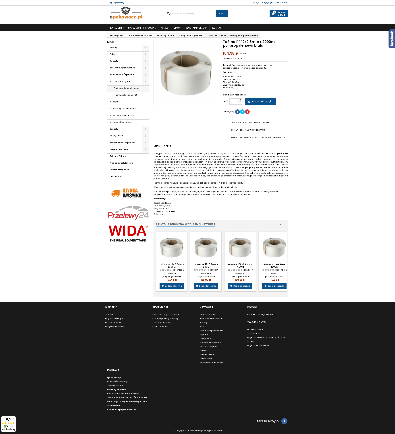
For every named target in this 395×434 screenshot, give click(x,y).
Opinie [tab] (167, 146)
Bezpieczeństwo (113, 322)
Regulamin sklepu (196, 27)
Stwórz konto (280, 2)
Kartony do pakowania (122, 67)
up (240, 100)
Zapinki (116, 101)
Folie (112, 54)
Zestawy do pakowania (124, 108)
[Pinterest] (247, 111)
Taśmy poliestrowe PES (125, 94)
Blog (177, 27)
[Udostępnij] (237, 111)
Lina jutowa (116, 176)
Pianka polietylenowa (121, 162)
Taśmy (113, 47)
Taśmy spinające (121, 81)
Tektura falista (118, 156)
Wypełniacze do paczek (122, 142)
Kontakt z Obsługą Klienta (260, 314)
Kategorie (116, 27)
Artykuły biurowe (119, 149)
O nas (164, 27)
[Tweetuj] (242, 111)
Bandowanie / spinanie (122, 74)
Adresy (250, 341)
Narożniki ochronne (122, 122)
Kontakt (217, 27)
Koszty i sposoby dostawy (165, 318)
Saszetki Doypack (119, 169)
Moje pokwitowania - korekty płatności (266, 337)
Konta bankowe (160, 326)
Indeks (226, 58)
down (240, 103)
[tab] (157, 146)
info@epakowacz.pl (125, 409)
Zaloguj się (265, 2)
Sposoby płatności (161, 322)
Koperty (114, 60)
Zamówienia (253, 333)
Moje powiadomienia (258, 345)
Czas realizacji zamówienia (166, 314)
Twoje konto (256, 322)
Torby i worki (116, 135)
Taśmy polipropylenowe (126, 88)
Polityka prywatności (115, 326)
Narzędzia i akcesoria (124, 115)
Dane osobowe (255, 329)
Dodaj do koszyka (260, 101)
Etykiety (114, 128)
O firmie (109, 314)
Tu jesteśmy (118, 2)
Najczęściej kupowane (142, 27)
